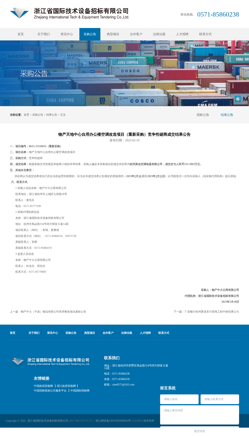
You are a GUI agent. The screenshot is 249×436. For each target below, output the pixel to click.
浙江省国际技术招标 (69, 13)
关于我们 (43, 34)
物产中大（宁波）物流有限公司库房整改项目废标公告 (53, 311)
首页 (21, 34)
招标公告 (203, 114)
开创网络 (137, 420)
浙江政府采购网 (66, 386)
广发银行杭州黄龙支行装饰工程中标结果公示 (212, 311)
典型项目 (113, 34)
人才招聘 (182, 34)
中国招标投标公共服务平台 (50, 390)
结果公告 (51, 114)
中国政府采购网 (43, 386)
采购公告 (90, 34)
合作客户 (136, 34)
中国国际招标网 (79, 390)
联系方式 (205, 34)
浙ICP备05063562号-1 (82, 420)
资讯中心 (66, 34)
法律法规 (159, 34)
